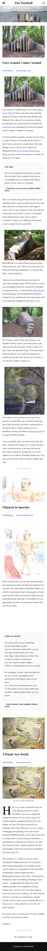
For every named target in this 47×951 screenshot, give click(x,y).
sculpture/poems (9, 127)
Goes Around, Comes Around (21, 62)
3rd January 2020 (23, 71)
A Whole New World (15, 754)
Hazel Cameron (36, 431)
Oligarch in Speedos (15, 507)
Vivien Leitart (22, 150)
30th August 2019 (23, 762)
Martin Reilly (38, 290)
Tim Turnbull (23, 3)
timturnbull (7, 71)
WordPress (29, 946)
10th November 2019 (24, 515)
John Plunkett (11, 293)
